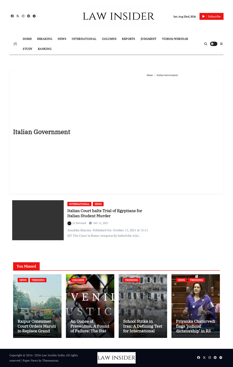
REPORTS (128, 39)
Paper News (30, 360)
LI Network (80, 223)
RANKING (45, 49)
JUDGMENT (149, 39)
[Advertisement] (183, 133)
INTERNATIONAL (84, 39)
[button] (221, 43)
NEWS (62, 39)
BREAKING (44, 39)
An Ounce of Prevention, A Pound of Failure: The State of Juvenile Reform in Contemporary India (89, 333)
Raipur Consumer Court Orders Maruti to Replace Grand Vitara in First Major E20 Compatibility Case (37, 333)
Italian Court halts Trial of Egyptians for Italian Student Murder (104, 213)
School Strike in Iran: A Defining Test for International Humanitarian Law (142, 328)
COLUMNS (109, 39)
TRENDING (38, 280)
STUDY (27, 49)
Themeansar (50, 360)
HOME (27, 39)
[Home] (15, 44)
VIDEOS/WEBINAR (175, 39)
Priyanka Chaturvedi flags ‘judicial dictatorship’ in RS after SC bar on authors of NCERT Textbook (195, 333)
